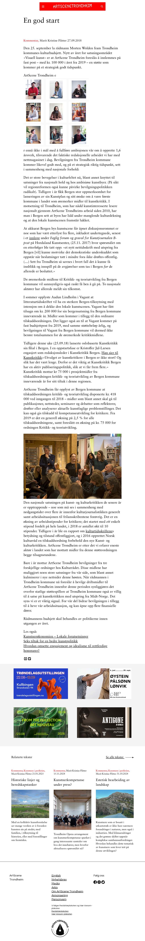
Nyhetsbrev (59, 879)
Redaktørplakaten (60, 911)
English (56, 875)
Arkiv (55, 887)
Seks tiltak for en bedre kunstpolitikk (51, 641)
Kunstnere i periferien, (34, 771)
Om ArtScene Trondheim (67, 891)
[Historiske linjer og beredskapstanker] (30, 804)
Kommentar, (32, 40)
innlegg (34, 238)
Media (56, 883)
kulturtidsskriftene (99, 531)
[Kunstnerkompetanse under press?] (72, 810)
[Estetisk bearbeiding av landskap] (115, 804)
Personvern (59, 899)
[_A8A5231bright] (72, 466)
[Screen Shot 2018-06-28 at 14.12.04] (72, 112)
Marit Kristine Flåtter (53, 40)
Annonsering (60, 895)
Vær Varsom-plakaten (62, 914)
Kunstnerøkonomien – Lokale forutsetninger (56, 636)
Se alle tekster (115, 757)
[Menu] (43, 7)
